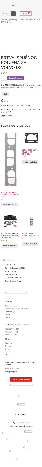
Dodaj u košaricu (15, 78)
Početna (4, 20)
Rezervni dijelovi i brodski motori (14, 87)
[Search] (13, 13)
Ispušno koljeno (13, 20)
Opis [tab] (6, 94)
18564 (36, 87)
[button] (38, 13)
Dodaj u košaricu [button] (9, 204)
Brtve (25, 85)
